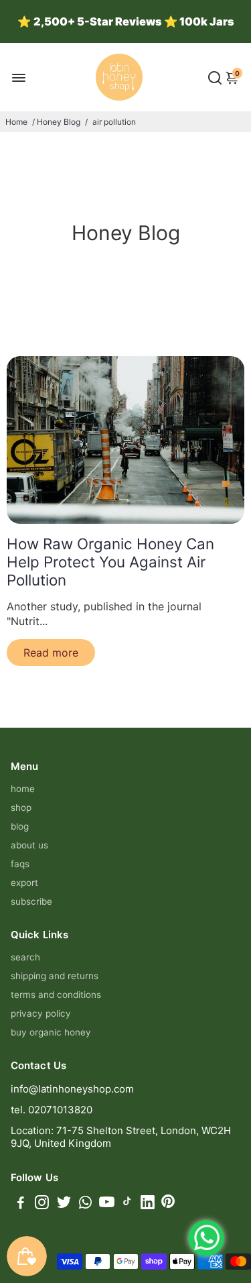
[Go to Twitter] (64, 1204)
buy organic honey (51, 1032)
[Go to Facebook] (20, 1204)
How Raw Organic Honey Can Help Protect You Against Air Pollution (110, 562)
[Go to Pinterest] (168, 1204)
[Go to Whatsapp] (85, 1204)
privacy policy (41, 1013)
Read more (50, 652)
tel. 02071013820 (51, 1109)
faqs (20, 863)
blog (20, 826)
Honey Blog (58, 122)
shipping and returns (54, 975)
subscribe (31, 901)
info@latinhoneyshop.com (72, 1088)
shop (21, 807)
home (23, 788)
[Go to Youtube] (106, 1204)
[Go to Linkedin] (147, 1204)
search (25, 957)
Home (16, 122)
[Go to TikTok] (127, 1204)
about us (29, 845)
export (24, 882)
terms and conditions (56, 994)
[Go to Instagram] (41, 1204)
